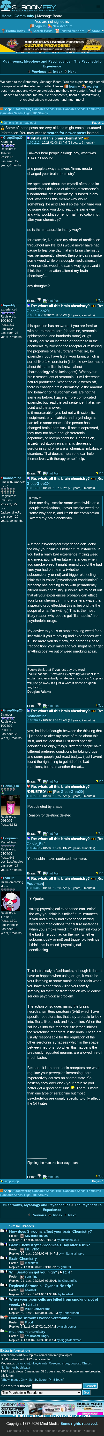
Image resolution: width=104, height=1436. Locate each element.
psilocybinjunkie (26, 1363)
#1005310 (33, 888)
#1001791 (33, 488)
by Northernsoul (69, 1313)
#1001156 (33, 315)
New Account (62, 26)
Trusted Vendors (72, 31)
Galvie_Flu (36, 844)
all (69, 1272)
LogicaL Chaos (81, 1363)
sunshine (31, 1276)
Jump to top (11, 1181)
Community (24, 16)
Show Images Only (14, 1379)
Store (96, 31)
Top (100, 300)
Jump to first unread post (20, 122)
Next (71, 71)
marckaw (31, 1263)
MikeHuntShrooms (38, 1309)
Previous (38, 71)
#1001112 (33, 142)
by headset (65, 1294)
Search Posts (42, 31)
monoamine (36, 716)
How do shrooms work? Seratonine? (40, 1318)
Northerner (8, 1367)
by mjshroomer (66, 1326)
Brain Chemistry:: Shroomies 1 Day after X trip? (49, 1245)
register (92, 86)
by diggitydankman (69, 1340)
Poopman (35, 883)
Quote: (38, 899)
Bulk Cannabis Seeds (71, 109)
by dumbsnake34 (68, 1240)
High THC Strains (36, 113)
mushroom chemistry (27, 1332)
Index (57, 71)
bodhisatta (23, 1367)
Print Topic (56, 1379)
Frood (29, 1322)
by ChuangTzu (68, 1280)
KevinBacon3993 (37, 1236)
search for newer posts (66, 133)
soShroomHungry (37, 1336)
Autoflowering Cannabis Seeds (33, 109)
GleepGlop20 (38, 311)
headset (30, 1290)
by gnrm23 (64, 1267)
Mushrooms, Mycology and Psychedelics (36, 61)
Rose (52, 1363)
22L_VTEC (32, 1249)
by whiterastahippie (71, 1253)
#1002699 (33, 720)
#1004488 (33, 848)
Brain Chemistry (23, 1258)
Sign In (40, 26)
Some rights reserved (78, 1423)
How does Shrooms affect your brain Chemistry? (50, 1231)
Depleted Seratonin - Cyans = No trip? (41, 1286)
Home (7, 16)
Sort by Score (38, 1379)
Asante (42, 1363)
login (73, 86)
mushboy (63, 1363)
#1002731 (33, 796)
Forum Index (15, 31)
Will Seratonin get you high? (33, 1272)
